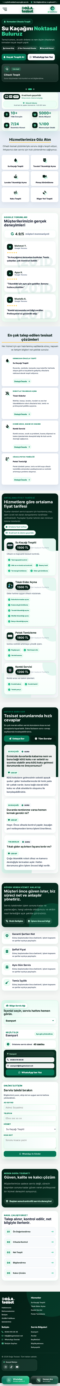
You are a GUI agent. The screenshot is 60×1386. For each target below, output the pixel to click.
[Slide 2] (30, 89)
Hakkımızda (6, 1308)
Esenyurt (34, 1332)
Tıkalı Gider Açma (38, 1306)
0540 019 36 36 (11, 1332)
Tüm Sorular (45, 738)
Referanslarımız (8, 1311)
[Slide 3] (33, 89)
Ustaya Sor (18, 738)
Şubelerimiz (6, 1322)
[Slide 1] (26, 89)
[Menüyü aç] (5, 9)
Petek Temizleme (38, 1314)
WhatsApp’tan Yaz (43, 57)
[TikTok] (11, 1366)
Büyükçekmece (37, 1343)
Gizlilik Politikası (8, 1318)
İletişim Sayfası (10, 1343)
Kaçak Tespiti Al (15, 57)
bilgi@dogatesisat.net (13, 1336)
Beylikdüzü (35, 1339)
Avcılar (34, 1336)
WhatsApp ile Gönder (31, 1154)
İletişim (5, 1315)
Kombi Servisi (36, 1310)
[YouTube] (17, 1366)
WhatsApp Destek (12, 1339)
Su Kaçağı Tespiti (38, 1302)
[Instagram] (5, 1366)
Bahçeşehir (35, 1347)
